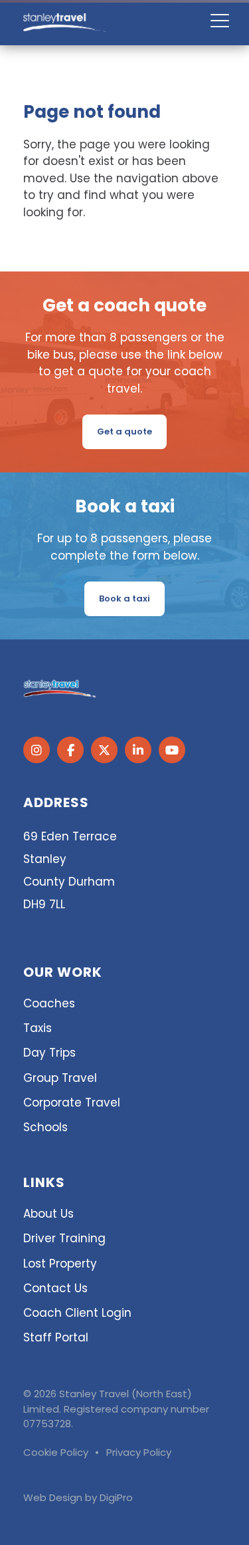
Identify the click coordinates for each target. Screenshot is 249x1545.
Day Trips (49, 1053)
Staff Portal (55, 1337)
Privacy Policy (138, 1452)
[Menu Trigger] (219, 20)
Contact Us (55, 1288)
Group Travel (60, 1078)
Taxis (37, 1028)
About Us (48, 1214)
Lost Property (60, 1264)
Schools (45, 1127)
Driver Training (64, 1238)
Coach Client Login (77, 1313)
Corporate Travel (71, 1103)
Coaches (49, 1003)
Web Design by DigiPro (78, 1497)
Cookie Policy (55, 1452)
